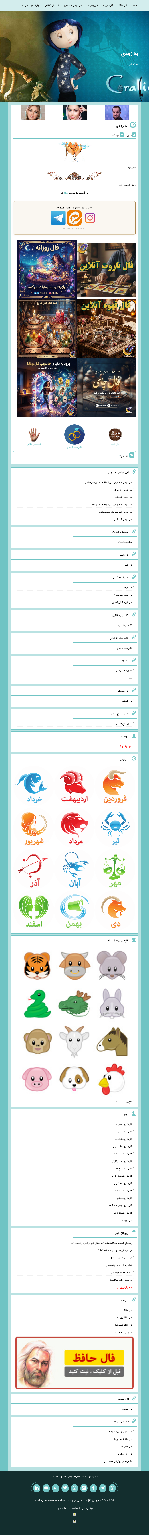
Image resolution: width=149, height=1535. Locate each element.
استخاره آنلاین (52, 5)
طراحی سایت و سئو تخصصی (119, 1265)
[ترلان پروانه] (75, 113)
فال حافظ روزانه (124, 1317)
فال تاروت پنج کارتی (122, 1168)
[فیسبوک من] (93, 1488)
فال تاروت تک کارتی (122, 1146)
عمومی (117, 455)
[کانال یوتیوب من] (46, 1488)
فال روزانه (93, 5)
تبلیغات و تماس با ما (30, 5)
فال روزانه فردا (125, 1453)
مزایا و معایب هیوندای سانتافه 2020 (115, 1250)
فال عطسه (127, 1408)
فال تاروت (108, 5)
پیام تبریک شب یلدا (123, 1332)
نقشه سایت (61, 1508)
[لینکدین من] (36, 1488)
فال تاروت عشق (124, 1197)
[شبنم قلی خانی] (33, 113)
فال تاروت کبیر (125, 1131)
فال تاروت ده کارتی (123, 1190)
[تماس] (74, 1488)
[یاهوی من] (112, 1488)
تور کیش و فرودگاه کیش (120, 1279)
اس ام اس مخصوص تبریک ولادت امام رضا (112, 504)
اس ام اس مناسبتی (73, 5)
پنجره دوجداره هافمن (121, 1272)
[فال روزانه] (46, 270)
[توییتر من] (65, 1488)
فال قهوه (128, 587)
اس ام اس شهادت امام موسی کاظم (115, 511)
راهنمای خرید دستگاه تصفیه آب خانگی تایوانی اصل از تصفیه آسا (101, 1242)
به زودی (129, 53)
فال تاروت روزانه (124, 1124)
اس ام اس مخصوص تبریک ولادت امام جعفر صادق (108, 482)
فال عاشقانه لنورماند (122, 1438)
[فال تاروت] (106, 270)
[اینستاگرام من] (84, 1488)
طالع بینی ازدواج (124, 647)
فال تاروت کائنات (123, 1138)
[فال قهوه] (106, 329)
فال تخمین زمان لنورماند (120, 1431)
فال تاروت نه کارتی (123, 1183)
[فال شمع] (46, 329)
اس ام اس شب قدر (123, 496)
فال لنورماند (126, 1446)
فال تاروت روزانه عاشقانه (119, 1205)
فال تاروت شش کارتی (121, 1175)
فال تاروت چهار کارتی (122, 1161)
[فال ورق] (46, 388)
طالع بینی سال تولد (123, 1101)
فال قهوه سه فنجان (123, 594)
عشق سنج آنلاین (124, 723)
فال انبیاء (128, 564)
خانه (135, 5)
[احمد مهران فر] (117, 113)
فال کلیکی (127, 700)
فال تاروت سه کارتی (122, 1153)
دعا (66, 193)
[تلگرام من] (102, 1488)
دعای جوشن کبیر (124, 670)
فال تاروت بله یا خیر (122, 1212)
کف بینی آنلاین (125, 625)
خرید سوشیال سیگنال (121, 1257)
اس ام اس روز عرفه (123, 489)
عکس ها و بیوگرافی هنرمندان (118, 1461)
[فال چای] (106, 388)
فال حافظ (122, 5)
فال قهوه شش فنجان (122, 602)
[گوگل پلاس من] (55, 1488)
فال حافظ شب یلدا (123, 1324)
